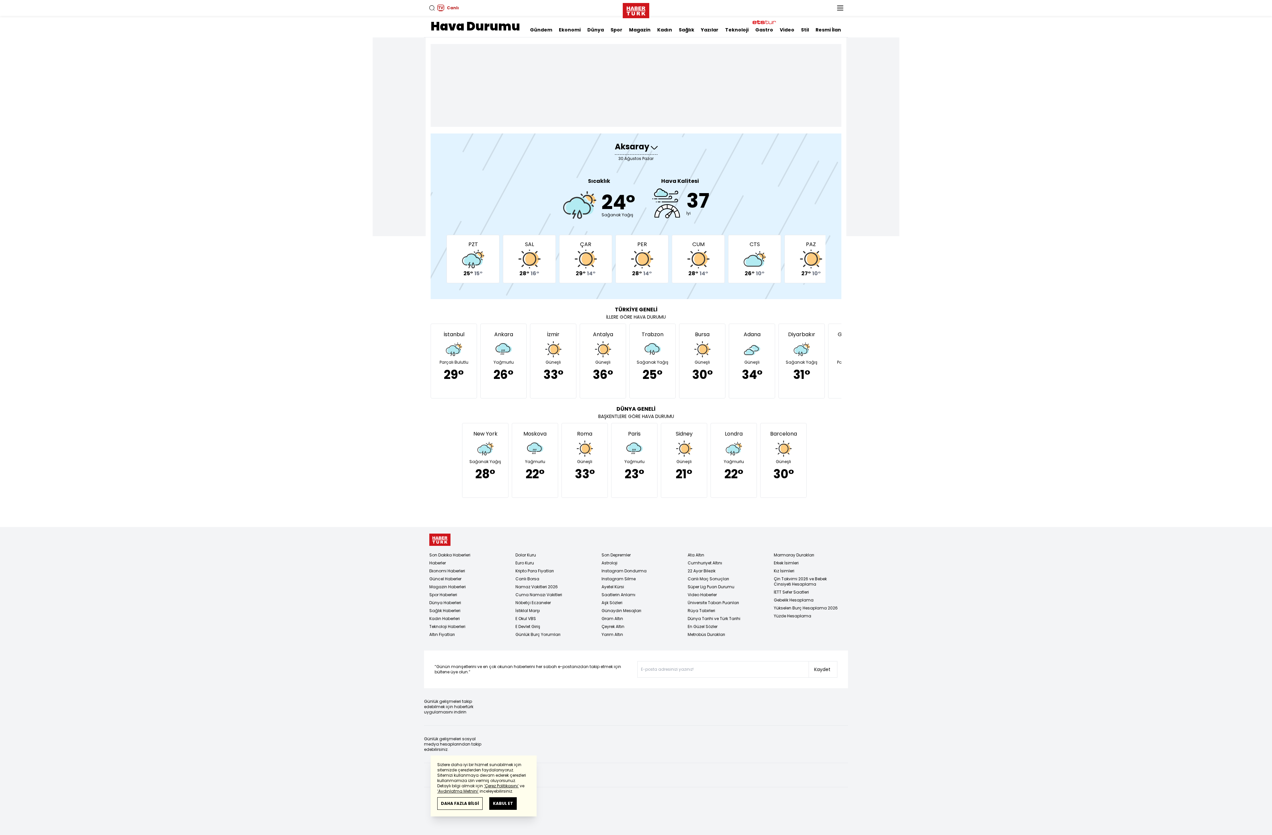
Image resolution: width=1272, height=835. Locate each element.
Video (787, 29)
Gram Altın (612, 618)
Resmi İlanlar (832, 29)
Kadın (664, 29)
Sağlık (686, 29)
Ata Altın (696, 555)
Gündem (541, 29)
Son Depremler (616, 555)
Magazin (640, 29)
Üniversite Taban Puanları (713, 602)
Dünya (595, 29)
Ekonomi (570, 29)
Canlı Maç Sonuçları (708, 579)
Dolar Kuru (525, 555)
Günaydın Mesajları (621, 610)
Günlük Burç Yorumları (537, 634)
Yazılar (709, 29)
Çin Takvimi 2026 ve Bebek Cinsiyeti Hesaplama (800, 581)
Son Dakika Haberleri (449, 555)
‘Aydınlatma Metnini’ (458, 791)
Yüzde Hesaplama (792, 616)
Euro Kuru (524, 563)
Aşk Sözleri (612, 602)
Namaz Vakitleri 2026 (536, 587)
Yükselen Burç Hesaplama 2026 (806, 608)
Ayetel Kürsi (613, 587)
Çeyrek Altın (613, 626)
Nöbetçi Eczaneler (533, 602)
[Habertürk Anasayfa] (636, 9)
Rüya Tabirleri (701, 610)
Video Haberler (702, 595)
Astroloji (609, 563)
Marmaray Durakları (794, 555)
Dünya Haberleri (445, 602)
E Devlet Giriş (527, 626)
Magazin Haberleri (447, 587)
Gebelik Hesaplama (794, 600)
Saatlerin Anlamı (618, 595)
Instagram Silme (619, 579)
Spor (616, 29)
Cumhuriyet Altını (705, 563)
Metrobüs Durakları (706, 634)
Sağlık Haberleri (444, 610)
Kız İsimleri (784, 571)
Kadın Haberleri (444, 618)
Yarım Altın (612, 634)
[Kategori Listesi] (840, 8)
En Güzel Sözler (702, 626)
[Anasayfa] (439, 540)
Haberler (437, 563)
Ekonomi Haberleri (447, 571)
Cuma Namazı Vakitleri (538, 595)
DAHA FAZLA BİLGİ (460, 803)
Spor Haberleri (443, 595)
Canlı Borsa (527, 579)
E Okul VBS (525, 618)
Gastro (764, 29)
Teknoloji (737, 29)
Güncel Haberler (445, 579)
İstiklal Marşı (527, 610)
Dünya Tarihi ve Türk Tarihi (714, 618)
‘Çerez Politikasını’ (501, 786)
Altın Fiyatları (442, 634)
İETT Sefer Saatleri (791, 592)
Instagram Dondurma (624, 571)
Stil (805, 29)
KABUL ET (503, 803)
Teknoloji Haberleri (447, 626)
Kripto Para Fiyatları (534, 571)
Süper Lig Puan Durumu (711, 587)
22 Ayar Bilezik (702, 571)
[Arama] (432, 8)
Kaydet (822, 669)
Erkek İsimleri (786, 563)
